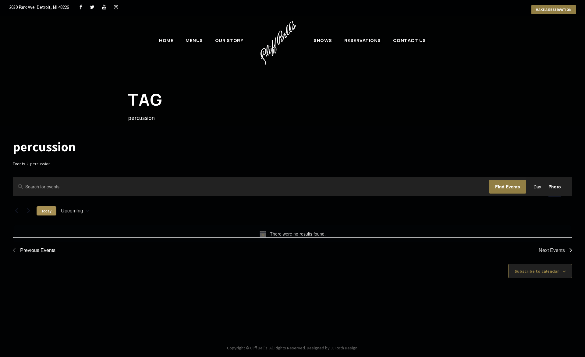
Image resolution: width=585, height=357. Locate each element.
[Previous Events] (16, 211)
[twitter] (92, 7)
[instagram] (116, 7)
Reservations (362, 40)
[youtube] (104, 7)
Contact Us (409, 40)
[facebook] (81, 7)
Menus (194, 40)
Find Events (507, 187)
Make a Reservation (554, 9)
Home (166, 40)
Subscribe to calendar (537, 271)
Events (19, 163)
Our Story (229, 40)
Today (46, 210)
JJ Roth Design (344, 348)
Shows (323, 40)
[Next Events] (28, 211)
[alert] (292, 233)
